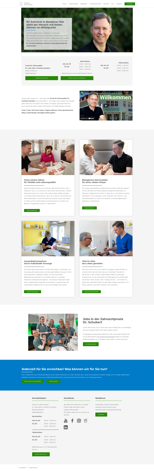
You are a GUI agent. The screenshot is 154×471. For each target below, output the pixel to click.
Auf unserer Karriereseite (106, 337)
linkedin (66, 427)
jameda (85, 421)
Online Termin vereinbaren (77, 78)
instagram (79, 421)
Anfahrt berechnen (42, 78)
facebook (72, 421)
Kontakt (129, 4)
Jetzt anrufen (53, 381)
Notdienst (101, 414)
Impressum (22, 467)
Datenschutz (33, 467)
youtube (66, 421)
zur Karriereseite (91, 344)
